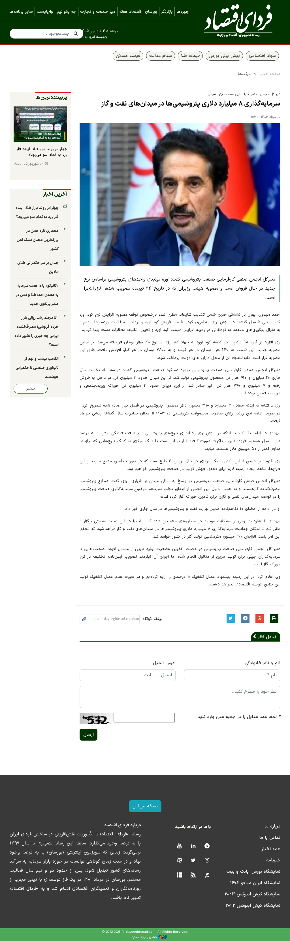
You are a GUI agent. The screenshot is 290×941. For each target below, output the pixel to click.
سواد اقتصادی (262, 55)
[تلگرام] (206, 846)
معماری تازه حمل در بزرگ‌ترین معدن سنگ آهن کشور (38, 240)
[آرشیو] (179, 875)
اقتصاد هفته (130, 11)
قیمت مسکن (128, 55)
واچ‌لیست (45, 11)
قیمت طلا (190, 55)
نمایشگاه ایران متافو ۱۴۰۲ (255, 883)
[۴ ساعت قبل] (40, 124)
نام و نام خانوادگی (262, 663)
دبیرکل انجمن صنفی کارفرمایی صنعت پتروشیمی (244, 94)
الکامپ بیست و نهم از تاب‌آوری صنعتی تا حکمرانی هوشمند (37, 368)
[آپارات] (179, 861)
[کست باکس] (206, 875)
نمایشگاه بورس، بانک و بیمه (253, 871)
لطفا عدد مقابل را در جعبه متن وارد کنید (239, 716)
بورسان (151, 11)
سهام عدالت (160, 55)
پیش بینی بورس (224, 55)
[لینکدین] (193, 846)
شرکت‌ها (244, 74)
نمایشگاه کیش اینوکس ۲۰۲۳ (252, 894)
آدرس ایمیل (164, 663)
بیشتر (30, 388)
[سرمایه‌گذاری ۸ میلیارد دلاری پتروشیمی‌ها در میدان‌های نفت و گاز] (180, 194)
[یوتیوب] (179, 846)
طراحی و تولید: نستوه (144, 937)
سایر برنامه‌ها (21, 11)
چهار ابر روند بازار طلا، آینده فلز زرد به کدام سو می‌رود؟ (41, 152)
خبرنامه (273, 860)
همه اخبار (270, 849)
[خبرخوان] (193, 875)
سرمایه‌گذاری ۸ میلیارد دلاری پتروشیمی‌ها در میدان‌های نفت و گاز (190, 104)
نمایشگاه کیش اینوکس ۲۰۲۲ (252, 905)
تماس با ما (269, 837)
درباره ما (272, 826)
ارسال (88, 734)
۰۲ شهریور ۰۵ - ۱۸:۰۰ (28, 164)
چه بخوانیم (66, 11)
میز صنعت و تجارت (97, 11)
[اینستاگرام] (206, 861)
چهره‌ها (183, 11)
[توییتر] (193, 861)
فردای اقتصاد (238, 22)
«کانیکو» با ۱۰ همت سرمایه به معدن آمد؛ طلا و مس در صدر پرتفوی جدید (37, 295)
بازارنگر (167, 11)
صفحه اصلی (270, 74)
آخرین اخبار (55, 194)
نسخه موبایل (145, 806)
